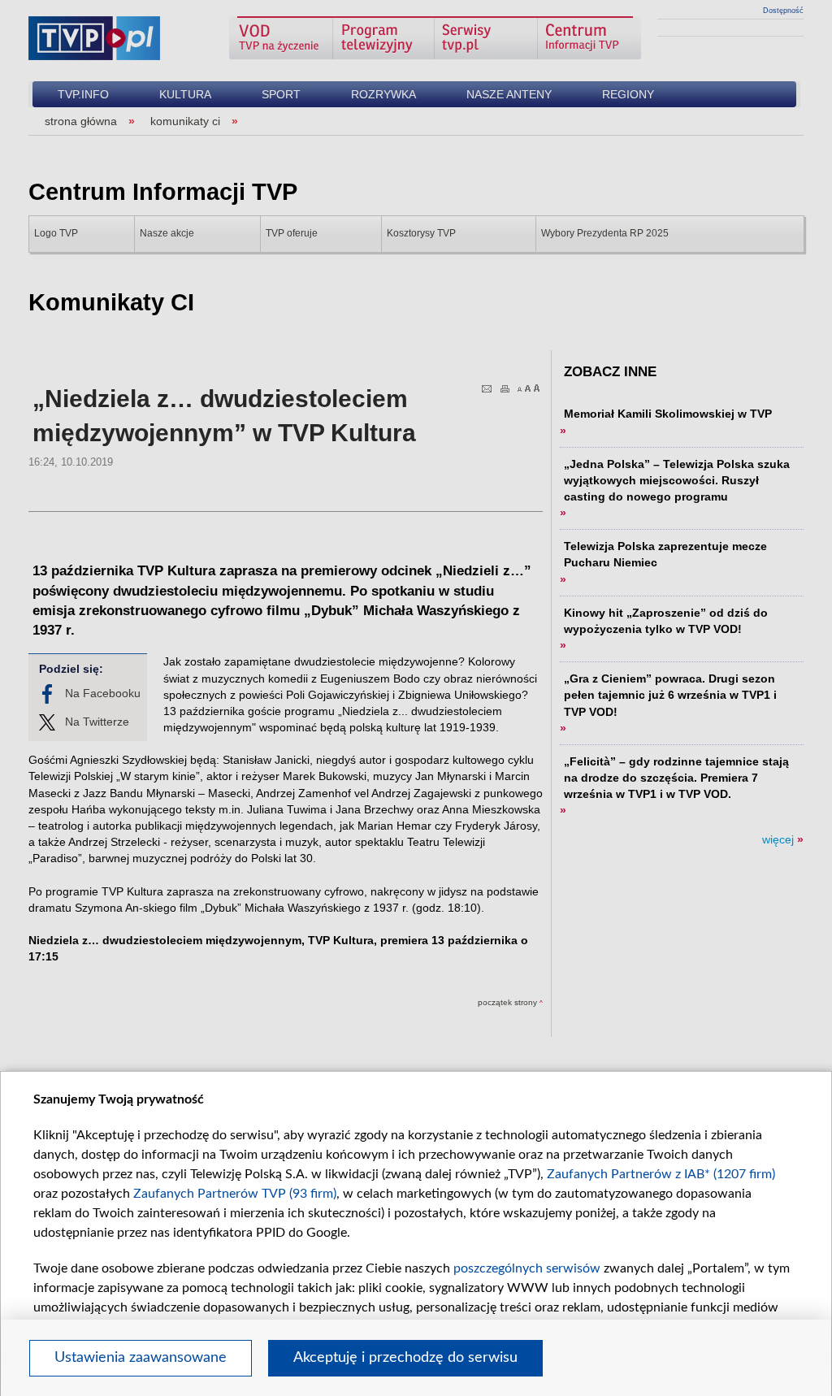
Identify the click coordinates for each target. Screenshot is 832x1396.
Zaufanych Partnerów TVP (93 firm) (234, 1193)
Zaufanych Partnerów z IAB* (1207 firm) (661, 1174)
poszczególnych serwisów (526, 1268)
